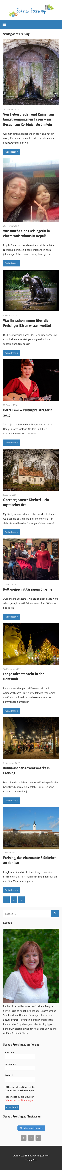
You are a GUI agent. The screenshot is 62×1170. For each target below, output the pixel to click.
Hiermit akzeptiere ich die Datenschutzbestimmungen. (20, 1088)
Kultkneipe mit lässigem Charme (27, 589)
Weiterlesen (10, 151)
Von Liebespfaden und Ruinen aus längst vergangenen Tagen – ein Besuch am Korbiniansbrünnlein (29, 119)
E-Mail (9, 1075)
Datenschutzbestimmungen (19, 1100)
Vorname (9, 1052)
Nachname (10, 1063)
